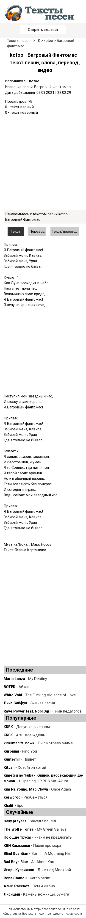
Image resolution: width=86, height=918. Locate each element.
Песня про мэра (47, 845)
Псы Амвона (44, 886)
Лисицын (12, 894)
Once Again (61, 789)
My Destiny (37, 678)
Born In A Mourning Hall (51, 853)
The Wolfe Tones (19, 829)
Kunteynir (12, 759)
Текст (15, 231)
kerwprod (12, 797)
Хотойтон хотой (32, 767)
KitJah (9, 767)
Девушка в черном (33, 726)
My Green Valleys (52, 829)
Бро (20, 805)
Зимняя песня (42, 703)
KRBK (8, 727)
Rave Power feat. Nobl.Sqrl (27, 711)
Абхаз (24, 686)
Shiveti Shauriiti (43, 821)
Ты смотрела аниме (55, 743)
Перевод (37, 231)
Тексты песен (19, 40)
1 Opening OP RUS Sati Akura (43, 781)
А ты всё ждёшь (30, 735)
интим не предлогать (53, 837)
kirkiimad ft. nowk (19, 743)
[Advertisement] (43, 163)
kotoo (48, 40)
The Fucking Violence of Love (50, 695)
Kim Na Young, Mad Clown (26, 789)
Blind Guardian (16, 853)
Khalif (9, 805)
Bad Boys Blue (16, 862)
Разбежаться (35, 797)
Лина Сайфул (15, 703)
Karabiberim (40, 878)
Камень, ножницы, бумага (46, 894)
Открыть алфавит (43, 29)
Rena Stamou (15, 878)
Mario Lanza (14, 679)
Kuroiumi (11, 751)
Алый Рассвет (16, 886)
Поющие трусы (17, 837)
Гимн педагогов (68, 711)
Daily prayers (15, 821)
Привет (29, 759)
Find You (29, 751)
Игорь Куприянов (19, 870)
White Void (13, 695)
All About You (42, 861)
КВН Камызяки (17, 845)
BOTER (9, 687)
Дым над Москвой (54, 869)
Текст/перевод (65, 231)
